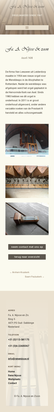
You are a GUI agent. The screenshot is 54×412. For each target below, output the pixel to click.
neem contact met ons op (27, 246)
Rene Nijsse (14, 375)
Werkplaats (14, 379)
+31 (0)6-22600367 (18, 345)
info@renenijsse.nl (18, 358)
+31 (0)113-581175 (18, 339)
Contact (12, 383)
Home (11, 371)
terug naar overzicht (27, 256)
